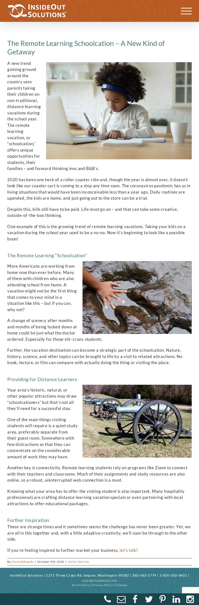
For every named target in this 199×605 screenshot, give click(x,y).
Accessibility (81, 585)
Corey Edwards (22, 561)
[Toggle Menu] (186, 11)
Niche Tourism (78, 561)
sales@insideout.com (99, 580)
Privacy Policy (103, 585)
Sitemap (121, 585)
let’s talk (128, 550)
